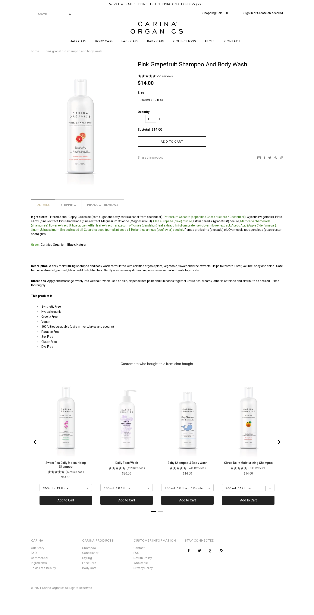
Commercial (39, 558)
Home (35, 51)
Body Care (89, 568)
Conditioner (90, 553)
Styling (87, 558)
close (282, 3)
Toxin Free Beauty (43, 568)
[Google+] (281, 157)
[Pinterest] (275, 157)
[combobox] (54, 14)
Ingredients (39, 563)
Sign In (248, 13)
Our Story (37, 548)
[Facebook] (188, 550)
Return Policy (143, 558)
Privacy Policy (143, 568)
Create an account (270, 13)
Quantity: (144, 112)
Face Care (89, 563)
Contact (139, 548)
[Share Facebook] (264, 157)
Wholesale (141, 563)
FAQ (34, 553)
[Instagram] (221, 550)
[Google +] (210, 550)
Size (141, 92)
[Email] (259, 157)
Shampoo (89, 548)
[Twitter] (269, 157)
